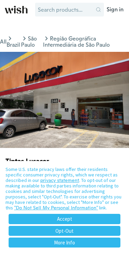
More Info (64, 242)
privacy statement (59, 180)
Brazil (13, 44)
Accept (64, 219)
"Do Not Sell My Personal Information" (56, 208)
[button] (98, 9)
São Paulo (29, 41)
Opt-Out (64, 231)
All (3, 41)
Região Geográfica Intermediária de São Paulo (76, 41)
